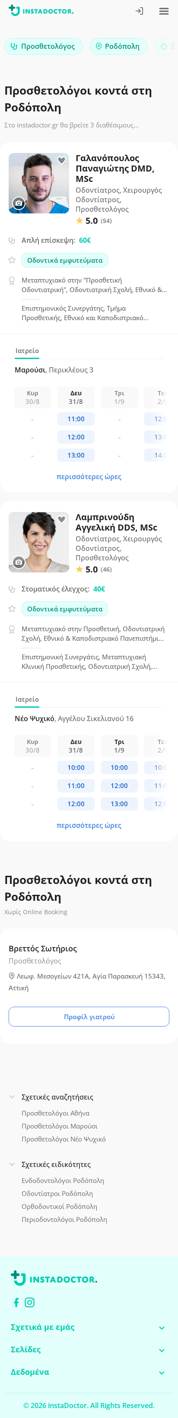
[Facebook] (16, 1302)
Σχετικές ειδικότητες (56, 1164)
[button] (156, 48)
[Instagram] (29, 1302)
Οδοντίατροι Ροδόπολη (57, 1193)
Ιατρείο (27, 350)
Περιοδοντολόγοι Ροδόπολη (64, 1219)
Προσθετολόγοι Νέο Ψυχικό (64, 1139)
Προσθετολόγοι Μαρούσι (60, 1126)
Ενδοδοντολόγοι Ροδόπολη (63, 1180)
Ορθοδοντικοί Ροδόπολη (59, 1206)
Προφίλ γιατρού (89, 1016)
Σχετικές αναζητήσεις (57, 1097)
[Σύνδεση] (140, 12)
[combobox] (43, 46)
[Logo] (41, 11)
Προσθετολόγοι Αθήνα (55, 1113)
